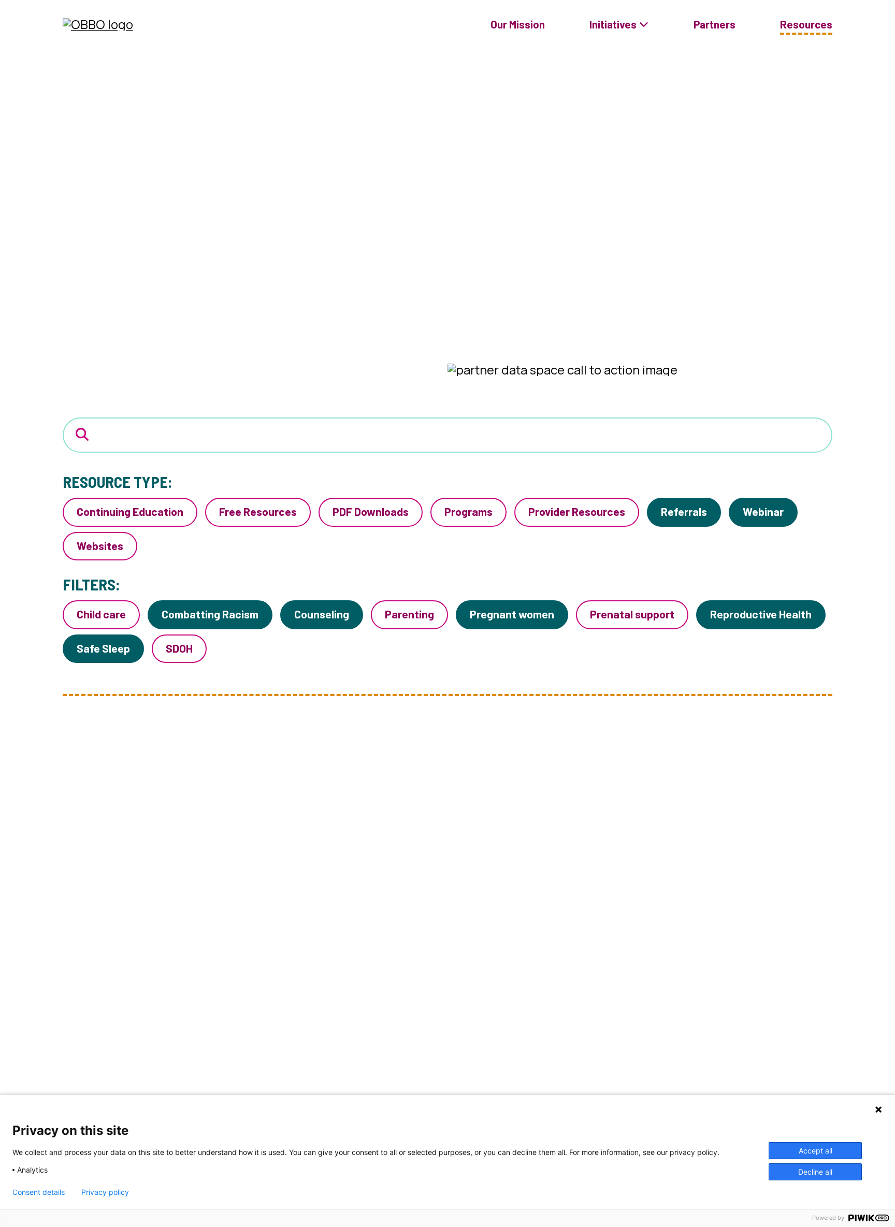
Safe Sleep (103, 648)
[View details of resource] (192, 970)
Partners (714, 24)
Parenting (409, 613)
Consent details (38, 1192)
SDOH (179, 648)
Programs (468, 511)
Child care (101, 613)
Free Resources (258, 511)
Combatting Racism (210, 613)
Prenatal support (632, 613)
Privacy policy (105, 1192)
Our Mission (517, 24)
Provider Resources (576, 511)
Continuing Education (130, 511)
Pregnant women (512, 613)
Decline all (815, 1171)
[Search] (82, 434)
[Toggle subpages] (643, 25)
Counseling (321, 613)
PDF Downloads (371, 511)
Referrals (684, 511)
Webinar (763, 511)
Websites (100, 545)
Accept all (815, 1150)
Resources (806, 24)
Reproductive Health (761, 613)
